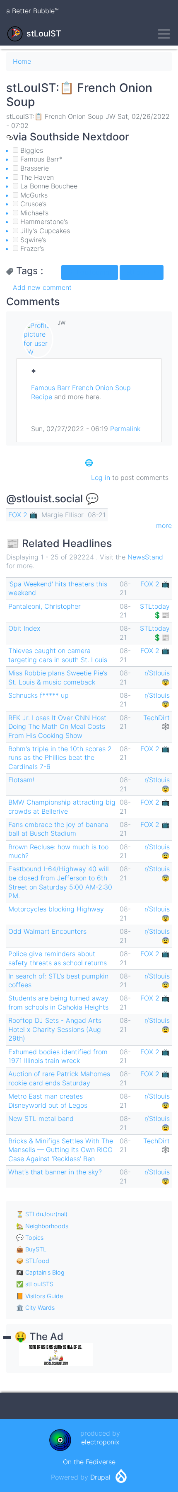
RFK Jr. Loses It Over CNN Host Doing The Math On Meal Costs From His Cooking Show (57, 726)
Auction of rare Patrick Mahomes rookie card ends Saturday (59, 1078)
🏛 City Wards (35, 1307)
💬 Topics (29, 1237)
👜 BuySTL (31, 1249)
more (164, 525)
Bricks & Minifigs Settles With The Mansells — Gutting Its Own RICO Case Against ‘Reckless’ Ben (60, 1150)
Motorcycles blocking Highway (56, 909)
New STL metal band (41, 1118)
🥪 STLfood (32, 1260)
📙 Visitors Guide (39, 1295)
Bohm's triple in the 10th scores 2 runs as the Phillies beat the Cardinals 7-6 (60, 758)
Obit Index (24, 628)
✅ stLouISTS (34, 1283)
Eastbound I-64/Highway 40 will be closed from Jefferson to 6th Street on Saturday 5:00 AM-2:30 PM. (60, 882)
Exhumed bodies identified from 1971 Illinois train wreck (58, 1056)
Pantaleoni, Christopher (44, 606)
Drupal (100, 1477)
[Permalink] (9, 136)
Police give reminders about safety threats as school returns (57, 958)
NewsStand (145, 557)
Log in (100, 477)
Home (22, 61)
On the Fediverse (89, 1462)
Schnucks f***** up (38, 695)
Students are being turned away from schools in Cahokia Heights (58, 1002)
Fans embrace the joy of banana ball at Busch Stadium (58, 829)
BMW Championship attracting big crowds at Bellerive (61, 806)
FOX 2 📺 (23, 515)
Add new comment (42, 287)
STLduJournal (89, 272)
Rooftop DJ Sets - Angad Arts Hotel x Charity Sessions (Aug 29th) (54, 1029)
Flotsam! (21, 780)
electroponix (100, 1442)
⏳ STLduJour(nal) (41, 1213)
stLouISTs (141, 272)
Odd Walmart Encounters (47, 931)
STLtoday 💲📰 (155, 610)
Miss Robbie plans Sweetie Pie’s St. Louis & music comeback (57, 677)
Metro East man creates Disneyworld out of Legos (47, 1100)
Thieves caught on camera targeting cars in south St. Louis (57, 655)
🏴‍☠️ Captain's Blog (40, 1272)
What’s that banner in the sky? (55, 1172)
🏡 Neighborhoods (42, 1225)
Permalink (125, 428)
